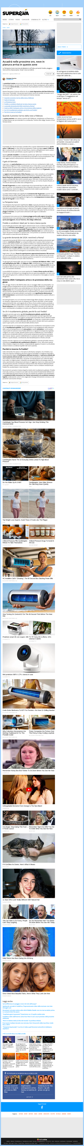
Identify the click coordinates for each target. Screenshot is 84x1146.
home (4, 27)
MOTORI (31, 1114)
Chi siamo (6, 1143)
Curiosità (25, 20)
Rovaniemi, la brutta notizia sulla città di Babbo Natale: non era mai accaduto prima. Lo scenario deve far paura (29, 1011)
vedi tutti (28, 1097)
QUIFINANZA (63, 1141)
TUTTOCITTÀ (48, 1141)
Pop (78, 15)
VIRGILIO (12, 1141)
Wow (71, 15)
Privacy (16, 1143)
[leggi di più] (53, 79)
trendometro (66, 53)
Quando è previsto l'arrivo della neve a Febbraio (19, 98)
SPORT (25, 1114)
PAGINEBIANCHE (41, 1141)
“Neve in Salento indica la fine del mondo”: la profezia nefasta (22, 1021)
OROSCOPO (46, 1114)
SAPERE (40, 1114)
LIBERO (8, 1141)
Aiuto (36, 1143)
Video (18, 20)
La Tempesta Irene (10, 102)
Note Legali (11, 1143)
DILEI (53, 1141)
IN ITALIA (58, 1114)
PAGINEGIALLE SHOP (27, 1141)
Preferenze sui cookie (29, 1143)
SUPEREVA (75, 1141)
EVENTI (69, 1114)
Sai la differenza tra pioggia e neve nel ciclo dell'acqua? (20, 1004)
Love (64, 15)
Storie (11, 20)
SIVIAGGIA (57, 1141)
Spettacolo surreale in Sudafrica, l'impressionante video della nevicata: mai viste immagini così (27, 1007)
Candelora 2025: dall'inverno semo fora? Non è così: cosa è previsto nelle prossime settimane (28, 1017)
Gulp (57, 15)
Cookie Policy (21, 1143)
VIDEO (35, 1114)
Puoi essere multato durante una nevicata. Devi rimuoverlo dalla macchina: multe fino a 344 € (28, 1024)
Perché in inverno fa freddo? (13, 112)
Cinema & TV (35, 20)
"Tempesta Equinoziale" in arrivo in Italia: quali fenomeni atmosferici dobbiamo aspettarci (27, 1028)
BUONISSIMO (69, 1141)
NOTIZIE (21, 1114)
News (5, 20)
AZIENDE (64, 1114)
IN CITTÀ (53, 1114)
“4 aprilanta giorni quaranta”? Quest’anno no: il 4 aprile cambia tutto (24, 1014)
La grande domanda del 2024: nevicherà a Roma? (19, 106)
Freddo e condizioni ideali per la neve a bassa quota (20, 104)
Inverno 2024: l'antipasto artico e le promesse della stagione (22, 108)
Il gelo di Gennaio (9, 100)
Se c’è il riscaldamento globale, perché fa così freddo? (20, 110)
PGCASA (35, 1141)
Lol (50, 15)
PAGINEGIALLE (18, 1141)
